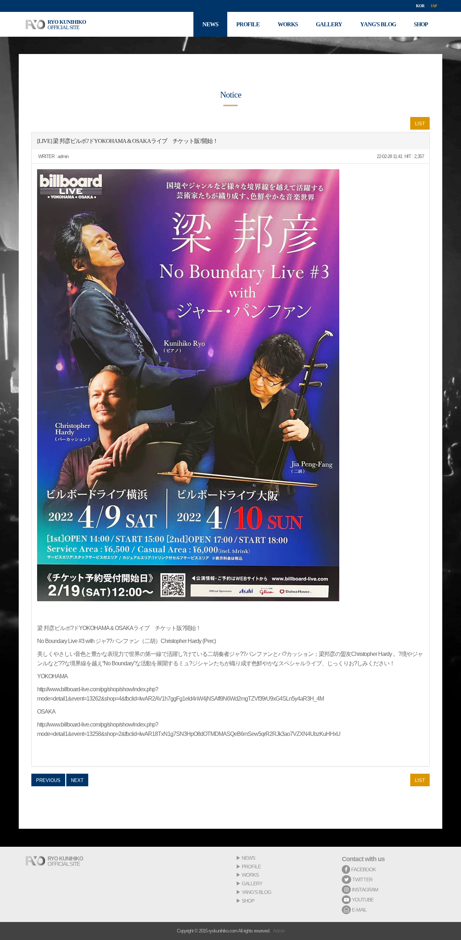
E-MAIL (359, 910)
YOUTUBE (362, 900)
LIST (420, 123)
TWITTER (361, 879)
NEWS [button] (210, 24)
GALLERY (252, 883)
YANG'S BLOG (256, 892)
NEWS (248, 858)
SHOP (248, 901)
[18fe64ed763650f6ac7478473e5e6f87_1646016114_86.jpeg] (188, 385)
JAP (433, 6)
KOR (420, 6)
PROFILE (251, 866)
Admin (279, 931)
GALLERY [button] (329, 24)
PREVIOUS (48, 780)
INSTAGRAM (364, 889)
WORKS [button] (288, 24)
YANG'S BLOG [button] (378, 24)
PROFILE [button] (248, 24)
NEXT (77, 780)
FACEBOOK (363, 869)
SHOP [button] (421, 24)
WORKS (250, 875)
